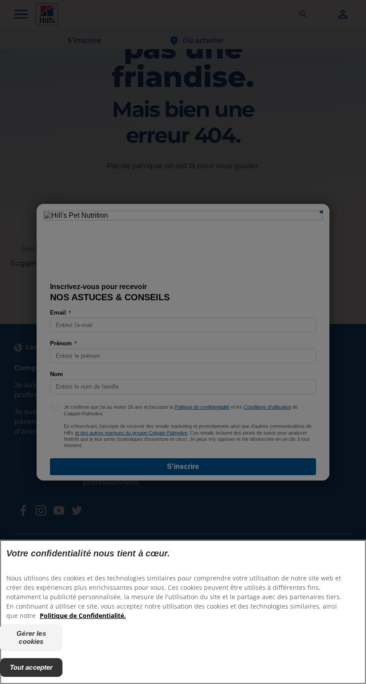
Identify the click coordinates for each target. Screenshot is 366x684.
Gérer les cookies (31, 637)
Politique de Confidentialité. (83, 615)
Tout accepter (31, 667)
